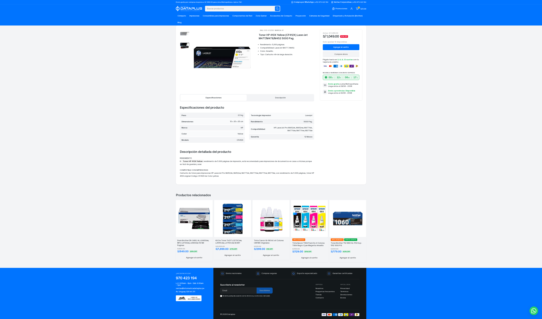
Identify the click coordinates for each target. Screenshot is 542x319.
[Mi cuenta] (351, 8)
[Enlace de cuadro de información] (339, 8)
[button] (194, 258)
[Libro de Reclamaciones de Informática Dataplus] (190, 298)
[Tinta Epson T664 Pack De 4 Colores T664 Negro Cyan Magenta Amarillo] (309, 218)
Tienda (319, 294)
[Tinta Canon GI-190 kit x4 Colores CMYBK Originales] (271, 218)
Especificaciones (213, 98)
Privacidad (345, 288)
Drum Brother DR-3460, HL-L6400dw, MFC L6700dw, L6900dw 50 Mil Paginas (193, 242)
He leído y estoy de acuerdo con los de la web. (246, 296)
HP (283, 30)
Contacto (320, 298)
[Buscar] (277, 8)
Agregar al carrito (341, 47)
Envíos (343, 298)
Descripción (280, 98)
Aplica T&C (237, 2)
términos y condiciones (255, 296)
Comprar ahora (341, 54)
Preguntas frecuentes (325, 291)
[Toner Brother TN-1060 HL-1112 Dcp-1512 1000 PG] (347, 218)
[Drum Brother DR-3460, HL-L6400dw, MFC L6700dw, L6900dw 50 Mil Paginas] (194, 218)
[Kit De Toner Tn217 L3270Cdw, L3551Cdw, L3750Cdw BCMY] (232, 218)
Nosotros (319, 288)
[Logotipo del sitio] (189, 8)
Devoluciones (346, 294)
